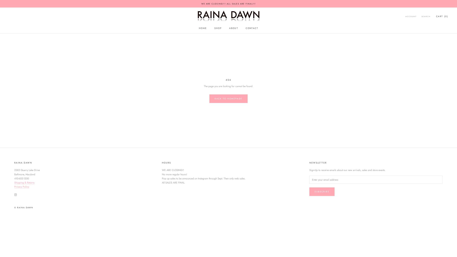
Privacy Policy (21, 186)
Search (425, 16)
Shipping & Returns (24, 182)
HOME (203, 28)
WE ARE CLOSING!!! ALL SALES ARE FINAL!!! (228, 3)
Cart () (442, 16)
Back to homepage (228, 98)
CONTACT (252, 28)
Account (410, 16)
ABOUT (233, 28)
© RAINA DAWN (23, 207)
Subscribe (322, 191)
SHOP (218, 28)
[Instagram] (15, 194)
